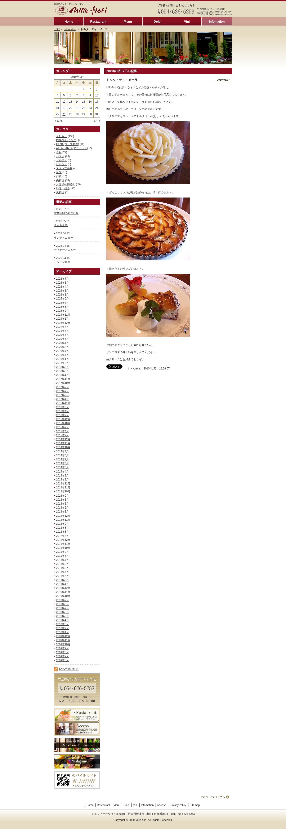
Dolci (157, 21)
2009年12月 (63, 636)
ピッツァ (61, 164)
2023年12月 (63, 322)
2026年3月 (62, 290)
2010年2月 (62, 628)
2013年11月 (63, 487)
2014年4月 (62, 471)
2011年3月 (62, 575)
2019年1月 (62, 358)
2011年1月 (62, 584)
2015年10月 (63, 423)
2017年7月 (62, 391)
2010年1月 (62, 632)
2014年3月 (62, 475)
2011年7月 (62, 560)
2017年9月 (62, 387)
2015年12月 (63, 419)
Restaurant (98, 21)
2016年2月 (62, 415)
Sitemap (195, 805)
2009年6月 (62, 660)
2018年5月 (62, 371)
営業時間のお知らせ (66, 213)
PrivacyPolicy (178, 805)
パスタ (60, 156)
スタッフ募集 (64, 168)
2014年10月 (63, 447)
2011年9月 (62, 551)
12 (63, 101)
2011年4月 (62, 571)
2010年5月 (62, 616)
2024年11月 (63, 314)
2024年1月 (62, 318)
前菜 (59, 176)
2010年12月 (63, 588)
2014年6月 (62, 463)
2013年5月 (62, 503)
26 (63, 114)
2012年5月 (62, 531)
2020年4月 (62, 343)
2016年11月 (63, 403)
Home (68, 21)
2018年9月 (62, 362)
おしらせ (61, 136)
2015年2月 (62, 435)
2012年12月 (63, 515)
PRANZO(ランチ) (66, 140)
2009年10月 (63, 644)
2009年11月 (63, 640)
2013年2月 (62, 507)
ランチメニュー (63, 237)
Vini (187, 21)
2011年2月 (62, 580)
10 (96, 95)
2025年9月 (62, 298)
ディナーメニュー (65, 249)
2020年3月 (62, 347)
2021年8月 (62, 330)
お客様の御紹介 (65, 184)
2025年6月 (62, 306)
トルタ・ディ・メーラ (122, 79)
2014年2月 (62, 479)
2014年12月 (63, 439)
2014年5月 (62, 467)
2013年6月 (62, 499)
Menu (128, 21)
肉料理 (60, 180)
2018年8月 (62, 367)
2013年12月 (63, 483)
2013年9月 (62, 495)
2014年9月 (62, 451)
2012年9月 (62, 523)
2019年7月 (62, 351)
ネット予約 (61, 225)
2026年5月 (62, 282)
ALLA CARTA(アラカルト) (72, 148)
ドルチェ (61, 160)
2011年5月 (62, 567)
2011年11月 (63, 543)
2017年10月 (63, 383)
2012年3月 (62, 535)
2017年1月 (62, 399)
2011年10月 (63, 547)
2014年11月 (63, 443)
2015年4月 (62, 431)
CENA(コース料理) (67, 144)
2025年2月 (62, 310)
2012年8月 (62, 527)
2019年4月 (62, 354)
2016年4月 (62, 411)
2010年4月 (62, 620)
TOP (57, 29)
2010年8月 (62, 604)
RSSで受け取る (69, 669)
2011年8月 (62, 555)
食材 (59, 152)
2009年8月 (62, 652)
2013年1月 (62, 511)
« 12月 (58, 120)
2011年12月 (63, 539)
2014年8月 (62, 455)
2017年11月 (63, 379)
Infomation (217, 21)
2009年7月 (62, 656)
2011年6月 (62, 564)
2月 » (97, 120)
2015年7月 (62, 427)
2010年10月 (63, 596)
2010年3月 (62, 624)
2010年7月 (62, 608)
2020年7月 (62, 334)
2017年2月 (62, 395)
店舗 (59, 172)
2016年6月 (62, 407)
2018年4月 (62, 375)
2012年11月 (63, 519)
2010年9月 (62, 600)
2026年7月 (62, 278)
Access (161, 805)
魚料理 (60, 192)
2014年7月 (62, 459)
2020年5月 (62, 338)
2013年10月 (63, 491)
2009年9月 (62, 648)
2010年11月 (63, 592)
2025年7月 (62, 302)
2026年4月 (62, 286)
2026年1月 (62, 294)
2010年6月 (62, 612)
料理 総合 (63, 188)
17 (96, 101)
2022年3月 (62, 326)
